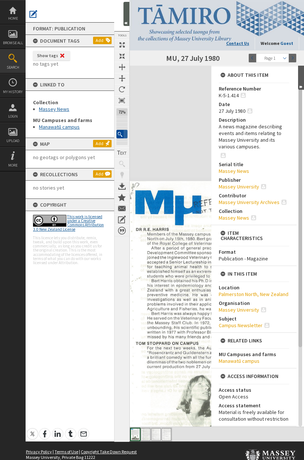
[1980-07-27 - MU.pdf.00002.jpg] (146, 434)
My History (13, 91)
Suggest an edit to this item (33, 14)
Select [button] (284, 58)
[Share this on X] (32, 429)
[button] (122, 134)
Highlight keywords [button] (122, 175)
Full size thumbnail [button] (122, 44)
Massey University (239, 186)
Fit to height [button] (122, 78)
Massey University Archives (249, 202)
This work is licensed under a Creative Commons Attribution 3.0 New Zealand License (68, 223)
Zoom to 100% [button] (122, 100)
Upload (12, 140)
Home (13, 18)
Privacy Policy (39, 451)
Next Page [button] (292, 58)
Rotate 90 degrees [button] (122, 89)
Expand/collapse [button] (301, 78)
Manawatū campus (59, 127)
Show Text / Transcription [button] (122, 152)
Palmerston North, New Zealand (253, 294)
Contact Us (237, 43)
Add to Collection (122, 197)
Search (13, 67)
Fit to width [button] (122, 67)
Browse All (13, 42)
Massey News (54, 109)
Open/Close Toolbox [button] (126, 14)
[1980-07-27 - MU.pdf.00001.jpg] (135, 434)
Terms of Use (66, 451)
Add (99, 40)
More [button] (12, 165)
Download (122, 186)
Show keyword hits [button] (122, 164)
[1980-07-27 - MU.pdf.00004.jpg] (166, 434)
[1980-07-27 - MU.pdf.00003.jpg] (156, 434)
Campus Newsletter (240, 325)
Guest (286, 43)
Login (13, 116)
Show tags (47, 55)
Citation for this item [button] (122, 230)
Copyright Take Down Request (109, 451)
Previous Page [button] (252, 58)
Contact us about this (122, 208)
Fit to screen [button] (122, 56)
